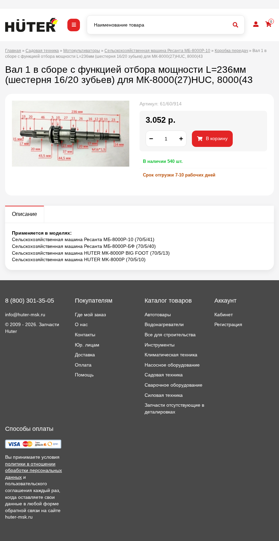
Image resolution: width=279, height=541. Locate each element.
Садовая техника (164, 374)
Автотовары (158, 314)
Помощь (84, 374)
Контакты (85, 334)
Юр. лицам (87, 345)
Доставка (85, 354)
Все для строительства (170, 334)
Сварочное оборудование (173, 385)
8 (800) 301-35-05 (29, 300)
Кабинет (223, 314)
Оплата (83, 365)
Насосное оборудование (172, 365)
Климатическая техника (171, 354)
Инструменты (160, 345)
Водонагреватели (164, 324)
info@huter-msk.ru (25, 314)
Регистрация (228, 324)
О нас (81, 324)
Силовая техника (164, 395)
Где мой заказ (90, 314)
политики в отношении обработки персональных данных (33, 470)
